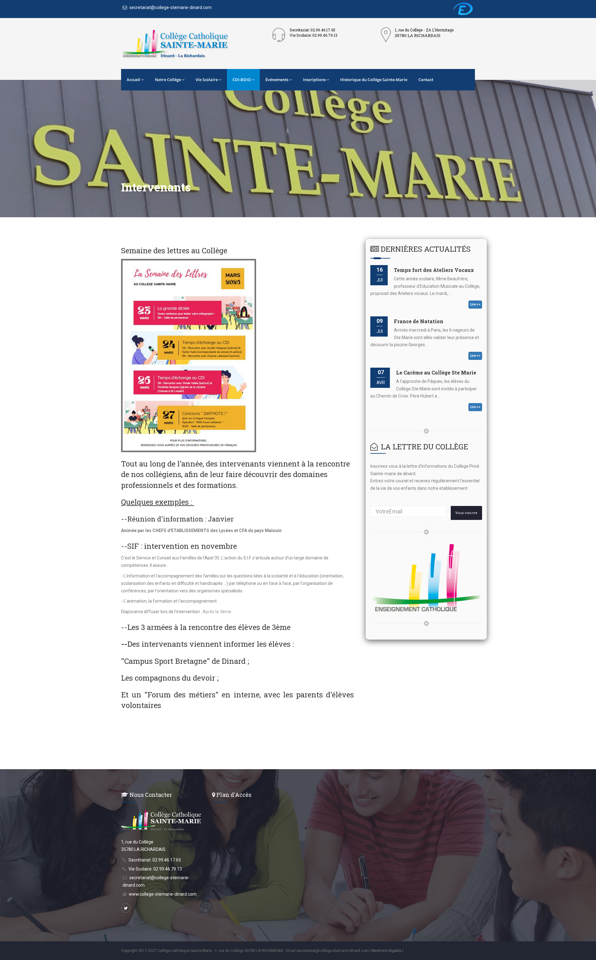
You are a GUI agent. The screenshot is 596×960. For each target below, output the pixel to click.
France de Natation (418, 321)
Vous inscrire (466, 513)
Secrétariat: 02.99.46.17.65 (155, 859)
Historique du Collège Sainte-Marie (373, 79)
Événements (276, 79)
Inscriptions (314, 79)
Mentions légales (386, 951)
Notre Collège (168, 79)
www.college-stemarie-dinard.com (162, 894)
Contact (425, 79)
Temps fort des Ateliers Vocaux (434, 270)
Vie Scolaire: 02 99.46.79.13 (155, 868)
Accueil (133, 79)
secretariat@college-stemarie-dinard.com (170, 7)
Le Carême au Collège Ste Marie (436, 372)
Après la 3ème (217, 611)
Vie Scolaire (207, 79)
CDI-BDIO (242, 79)
